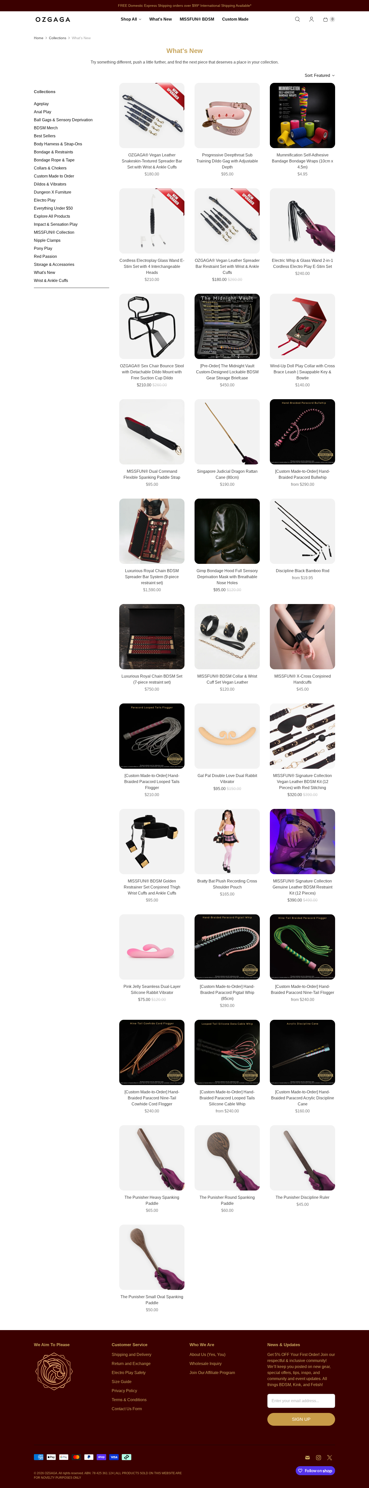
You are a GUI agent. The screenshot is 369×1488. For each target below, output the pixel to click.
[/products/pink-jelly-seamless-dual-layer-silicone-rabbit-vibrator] (151, 947)
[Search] (297, 19)
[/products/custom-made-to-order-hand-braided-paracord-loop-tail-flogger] (151, 736)
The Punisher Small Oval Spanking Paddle (151, 1300)
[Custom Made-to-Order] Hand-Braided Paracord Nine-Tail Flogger (302, 989)
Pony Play (43, 248)
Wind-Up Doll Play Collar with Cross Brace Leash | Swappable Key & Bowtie (302, 372)
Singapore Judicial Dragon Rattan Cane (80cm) (227, 474)
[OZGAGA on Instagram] (318, 1457)
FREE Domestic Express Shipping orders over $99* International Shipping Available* (184, 6)
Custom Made (235, 19)
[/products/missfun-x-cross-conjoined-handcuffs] (302, 636)
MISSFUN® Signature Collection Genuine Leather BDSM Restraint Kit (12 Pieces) (302, 887)
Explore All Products (52, 216)
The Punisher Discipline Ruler (302, 1197)
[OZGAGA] (53, 19)
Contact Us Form (127, 1409)
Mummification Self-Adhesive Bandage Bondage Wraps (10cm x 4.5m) (302, 161)
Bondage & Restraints (53, 152)
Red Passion (45, 256)
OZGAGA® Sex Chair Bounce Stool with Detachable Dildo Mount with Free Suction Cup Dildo (152, 372)
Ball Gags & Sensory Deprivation (63, 120)
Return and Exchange (131, 1363)
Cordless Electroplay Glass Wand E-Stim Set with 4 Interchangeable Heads (151, 266)
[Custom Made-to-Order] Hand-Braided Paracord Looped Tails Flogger (151, 781)
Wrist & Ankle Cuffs (51, 280)
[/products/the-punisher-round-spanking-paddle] (227, 1158)
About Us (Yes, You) (207, 1354)
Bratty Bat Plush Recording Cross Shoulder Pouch (227, 884)
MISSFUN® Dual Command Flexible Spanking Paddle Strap (152, 474)
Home (38, 38)
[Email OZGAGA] (307, 1457)
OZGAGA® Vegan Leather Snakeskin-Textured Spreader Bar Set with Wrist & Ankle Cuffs (152, 161)
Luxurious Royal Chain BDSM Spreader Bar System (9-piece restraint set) (152, 577)
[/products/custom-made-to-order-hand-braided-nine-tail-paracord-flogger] (302, 947)
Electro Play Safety (129, 1373)
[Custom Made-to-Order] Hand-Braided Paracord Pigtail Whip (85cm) (227, 992)
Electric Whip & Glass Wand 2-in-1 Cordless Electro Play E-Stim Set (302, 263)
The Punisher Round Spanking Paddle (227, 1200)
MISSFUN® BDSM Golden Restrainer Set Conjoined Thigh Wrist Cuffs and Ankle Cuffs (152, 887)
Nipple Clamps (47, 240)
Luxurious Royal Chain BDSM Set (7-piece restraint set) (151, 679)
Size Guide (122, 1382)
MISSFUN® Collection (54, 232)
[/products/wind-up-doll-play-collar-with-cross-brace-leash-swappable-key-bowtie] (302, 326)
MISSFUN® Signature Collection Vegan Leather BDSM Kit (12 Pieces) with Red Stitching (302, 781)
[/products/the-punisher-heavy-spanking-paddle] (151, 1158)
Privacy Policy (124, 1391)
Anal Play (42, 112)
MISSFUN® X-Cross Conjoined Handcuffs (302, 679)
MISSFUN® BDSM (197, 19)
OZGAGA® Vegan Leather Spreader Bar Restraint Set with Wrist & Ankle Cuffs (227, 266)
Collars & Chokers (50, 168)
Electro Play (44, 200)
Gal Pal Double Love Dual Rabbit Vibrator (227, 778)
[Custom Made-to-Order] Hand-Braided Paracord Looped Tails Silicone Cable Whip (227, 1098)
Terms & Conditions (129, 1400)
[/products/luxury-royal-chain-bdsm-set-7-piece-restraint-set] (151, 636)
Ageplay (41, 104)
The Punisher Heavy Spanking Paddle (152, 1200)
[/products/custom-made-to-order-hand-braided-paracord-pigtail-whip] (227, 947)
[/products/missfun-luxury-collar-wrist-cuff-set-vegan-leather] (227, 636)
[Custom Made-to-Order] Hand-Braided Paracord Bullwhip (302, 474)
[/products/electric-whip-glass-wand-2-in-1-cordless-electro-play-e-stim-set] (302, 221)
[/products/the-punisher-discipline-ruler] (302, 1158)
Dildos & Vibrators (50, 184)
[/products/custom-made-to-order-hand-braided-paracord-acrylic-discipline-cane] (302, 1052)
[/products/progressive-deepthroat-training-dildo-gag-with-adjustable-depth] (227, 115)
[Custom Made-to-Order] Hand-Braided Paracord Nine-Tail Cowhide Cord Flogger (152, 1098)
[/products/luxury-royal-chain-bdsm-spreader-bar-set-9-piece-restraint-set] (151, 531)
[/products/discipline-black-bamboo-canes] (302, 531)
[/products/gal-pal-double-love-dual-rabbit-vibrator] (227, 736)
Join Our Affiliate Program (212, 1373)
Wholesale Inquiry (206, 1363)
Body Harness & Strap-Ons (58, 144)
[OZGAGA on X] (329, 1457)
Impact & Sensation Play (56, 224)
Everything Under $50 (53, 208)
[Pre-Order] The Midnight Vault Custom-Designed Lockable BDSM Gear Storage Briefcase (227, 372)
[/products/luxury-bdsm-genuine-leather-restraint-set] (302, 841)
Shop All (129, 19)
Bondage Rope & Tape (54, 160)
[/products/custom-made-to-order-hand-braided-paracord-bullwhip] (302, 431)
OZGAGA (51, 1473)
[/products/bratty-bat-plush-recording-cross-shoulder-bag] (227, 841)
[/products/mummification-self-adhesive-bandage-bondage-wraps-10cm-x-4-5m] (302, 115)
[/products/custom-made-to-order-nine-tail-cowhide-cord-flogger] (151, 1052)
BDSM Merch (46, 128)
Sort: (317, 75)
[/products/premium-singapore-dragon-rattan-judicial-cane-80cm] (227, 431)
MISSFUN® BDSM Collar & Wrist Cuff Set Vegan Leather (227, 679)
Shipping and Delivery (131, 1354)
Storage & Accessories (54, 264)
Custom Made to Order (54, 176)
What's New (160, 19)
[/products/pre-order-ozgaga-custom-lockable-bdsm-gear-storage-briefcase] (227, 326)
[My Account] (311, 19)
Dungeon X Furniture (52, 192)
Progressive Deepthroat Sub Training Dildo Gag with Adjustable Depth (227, 161)
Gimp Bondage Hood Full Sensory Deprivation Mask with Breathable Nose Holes (227, 577)
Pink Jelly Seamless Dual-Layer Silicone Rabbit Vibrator (152, 989)
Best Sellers (44, 136)
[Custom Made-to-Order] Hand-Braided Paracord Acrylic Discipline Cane (302, 1098)
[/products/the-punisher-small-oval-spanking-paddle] (151, 1257)
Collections (57, 38)
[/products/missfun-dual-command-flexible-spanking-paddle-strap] (151, 431)
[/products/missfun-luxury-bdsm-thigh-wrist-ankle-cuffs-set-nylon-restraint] (151, 841)
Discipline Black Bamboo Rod (302, 571)
